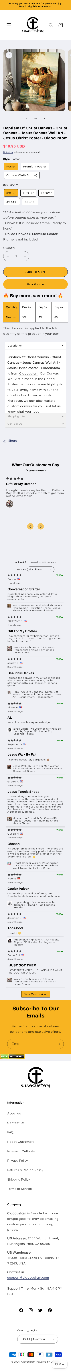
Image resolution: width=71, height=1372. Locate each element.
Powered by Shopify (48, 1362)
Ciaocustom (28, 373)
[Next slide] (41, 526)
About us (14, 1113)
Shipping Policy (18, 1179)
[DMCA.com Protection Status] (12, 1058)
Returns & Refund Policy (25, 1170)
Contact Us (15, 1123)
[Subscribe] (59, 1044)
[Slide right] (44, 118)
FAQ (10, 1132)
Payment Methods (21, 1151)
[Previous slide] (30, 526)
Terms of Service (19, 1189)
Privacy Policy (17, 1160)
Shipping (8, 152)
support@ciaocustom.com (28, 1277)
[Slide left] (27, 118)
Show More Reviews (35, 994)
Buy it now (35, 284)
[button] (9, 25)
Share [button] (12, 440)
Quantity (9, 247)
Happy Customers (20, 1142)
